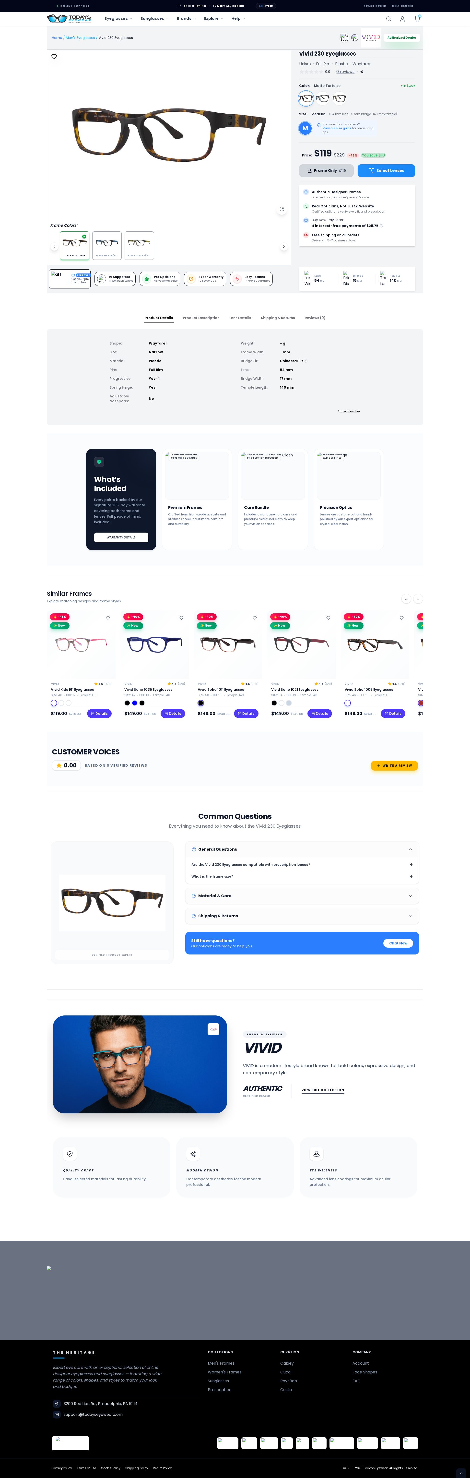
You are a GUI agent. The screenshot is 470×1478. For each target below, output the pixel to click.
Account (360, 1363)
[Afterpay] (390, 1443)
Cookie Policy (110, 1468)
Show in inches (349, 411)
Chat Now (398, 943)
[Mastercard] (341, 1443)
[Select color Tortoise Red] (54, 703)
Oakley (287, 1363)
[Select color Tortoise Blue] (61, 703)
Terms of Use (86, 1468)
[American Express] (367, 1443)
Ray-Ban (288, 1381)
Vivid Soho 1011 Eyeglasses (221, 689)
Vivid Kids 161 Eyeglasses (72, 689)
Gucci (285, 1372)
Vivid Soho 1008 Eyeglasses (369, 689)
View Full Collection (323, 1090)
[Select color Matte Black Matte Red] (274, 703)
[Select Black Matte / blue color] (322, 98)
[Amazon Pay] (269, 1443)
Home (57, 37)
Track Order (375, 6)
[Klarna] (319, 1443)
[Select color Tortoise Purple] (68, 703)
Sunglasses (218, 1381)
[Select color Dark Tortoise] (347, 703)
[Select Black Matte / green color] (339, 98)
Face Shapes (364, 1372)
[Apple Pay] (302, 1443)
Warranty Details (121, 537)
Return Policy (162, 1468)
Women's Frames (224, 1372)
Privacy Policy (62, 1468)
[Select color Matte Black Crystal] (142, 703)
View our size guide (337, 128)
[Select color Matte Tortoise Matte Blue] (289, 703)
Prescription (219, 1390)
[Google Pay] (249, 1443)
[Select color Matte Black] (127, 703)
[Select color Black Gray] (201, 703)
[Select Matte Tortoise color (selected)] (306, 98)
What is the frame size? (302, 876)
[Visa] (287, 1443)
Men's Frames (221, 1363)
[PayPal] (410, 1443)
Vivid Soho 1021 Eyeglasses (294, 689)
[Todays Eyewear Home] (69, 19)
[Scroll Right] (284, 246)
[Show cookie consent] (461, 1473)
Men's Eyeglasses (80, 37)
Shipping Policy (136, 1468)
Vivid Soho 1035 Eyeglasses (148, 689)
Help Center (402, 6)
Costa (286, 1390)
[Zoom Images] (281, 209)
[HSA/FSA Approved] (227, 1443)
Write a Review (397, 765)
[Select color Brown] (421, 703)
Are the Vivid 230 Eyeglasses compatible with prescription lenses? (302, 864)
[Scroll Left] (54, 246)
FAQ (356, 1381)
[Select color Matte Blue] (135, 703)
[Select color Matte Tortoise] (281, 703)
